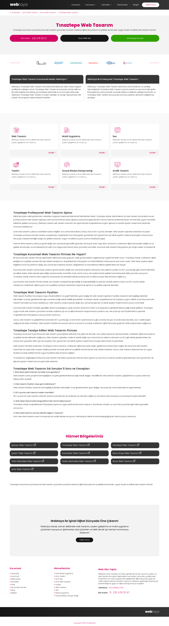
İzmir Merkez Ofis (116, 587)
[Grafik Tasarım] (135, 164)
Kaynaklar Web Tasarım (74, 453)
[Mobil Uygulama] (84, 130)
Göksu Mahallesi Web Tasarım (77, 461)
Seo (115, 136)
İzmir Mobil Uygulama (64, 573)
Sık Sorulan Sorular (18, 587)
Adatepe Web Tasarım (125, 445)
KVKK (13, 584)
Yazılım (15, 170)
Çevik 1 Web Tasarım (22, 453)
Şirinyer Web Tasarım (22, 445)
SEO (57, 590)
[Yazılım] (33, 164)
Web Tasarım (18, 136)
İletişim (14, 593)
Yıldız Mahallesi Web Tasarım (26, 461)
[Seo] (135, 130)
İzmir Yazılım (60, 576)
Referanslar (15, 579)
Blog (13, 590)
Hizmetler (15, 582)
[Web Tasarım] (33, 130)
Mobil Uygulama (71, 136)
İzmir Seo (59, 579)
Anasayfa (16, 12)
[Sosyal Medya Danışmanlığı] (84, 164)
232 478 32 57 (121, 592)
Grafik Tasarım (121, 170)
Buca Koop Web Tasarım (126, 453)
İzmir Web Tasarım (30, 12)
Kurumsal (15, 576)
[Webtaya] (19, 4)
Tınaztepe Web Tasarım (68, 12)
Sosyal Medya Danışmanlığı (77, 170)
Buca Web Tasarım (48, 12)
